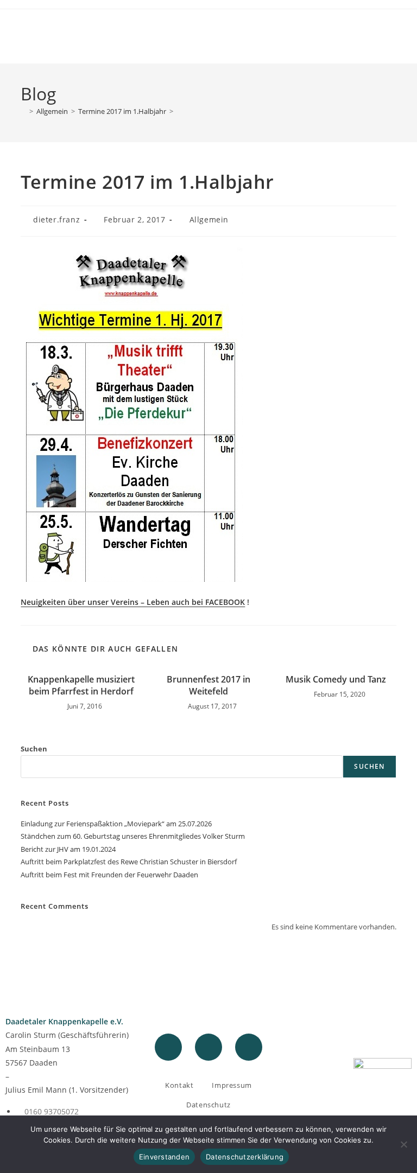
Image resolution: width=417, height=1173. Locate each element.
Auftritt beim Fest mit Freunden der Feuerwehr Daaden (109, 874)
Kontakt (179, 1085)
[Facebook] (168, 1047)
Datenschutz (208, 1105)
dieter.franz (56, 219)
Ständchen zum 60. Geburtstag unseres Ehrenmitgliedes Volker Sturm (133, 836)
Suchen (34, 749)
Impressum (231, 1085)
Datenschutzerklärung (244, 1156)
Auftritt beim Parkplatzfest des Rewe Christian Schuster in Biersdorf (129, 861)
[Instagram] (208, 1047)
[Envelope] (248, 1047)
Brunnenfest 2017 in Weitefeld (208, 685)
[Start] (23, 111)
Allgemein (209, 219)
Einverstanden (164, 1156)
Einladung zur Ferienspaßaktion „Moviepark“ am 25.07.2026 (116, 823)
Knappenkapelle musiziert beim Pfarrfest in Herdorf (81, 685)
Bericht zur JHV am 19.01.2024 (68, 849)
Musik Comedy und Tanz (336, 679)
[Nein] (403, 1144)
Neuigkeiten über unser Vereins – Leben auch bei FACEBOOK (133, 602)
